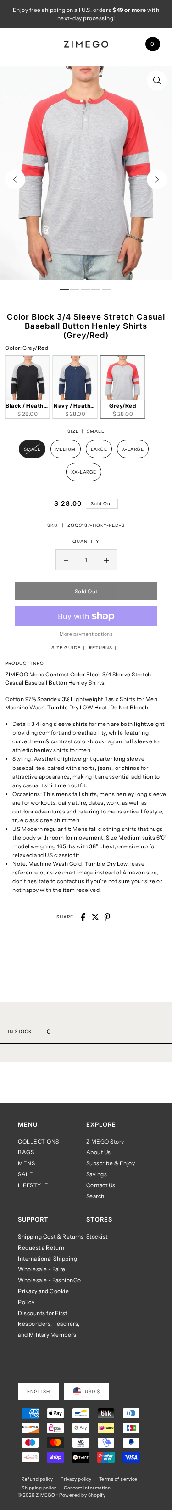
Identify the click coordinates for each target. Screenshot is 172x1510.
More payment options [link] (86, 633)
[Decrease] (66, 560)
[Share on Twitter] (95, 917)
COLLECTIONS (38, 1141)
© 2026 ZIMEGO (36, 1495)
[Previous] (15, 179)
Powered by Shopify (82, 1495)
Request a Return (41, 1247)
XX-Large (83, 472)
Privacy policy (76, 1479)
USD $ (92, 1391)
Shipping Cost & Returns (51, 1236)
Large (99, 449)
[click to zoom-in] (157, 80)
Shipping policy (39, 1487)
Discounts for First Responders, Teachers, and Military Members (49, 1324)
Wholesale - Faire (42, 1269)
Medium (65, 449)
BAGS (26, 1152)
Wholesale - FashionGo (49, 1280)
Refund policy (37, 1479)
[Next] (157, 179)
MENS (26, 1163)
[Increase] (106, 560)
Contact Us (101, 1185)
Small (32, 449)
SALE (25, 1174)
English (38, 1391)
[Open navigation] (17, 44)
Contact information (87, 1487)
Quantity (86, 541)
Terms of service (118, 1479)
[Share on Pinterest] (107, 917)
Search (95, 1196)
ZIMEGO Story (105, 1141)
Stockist (97, 1236)
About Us (98, 1152)
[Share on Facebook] (83, 917)
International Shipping (47, 1258)
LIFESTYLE (33, 1185)
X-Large (133, 449)
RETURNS (100, 647)
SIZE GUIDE (66, 647)
